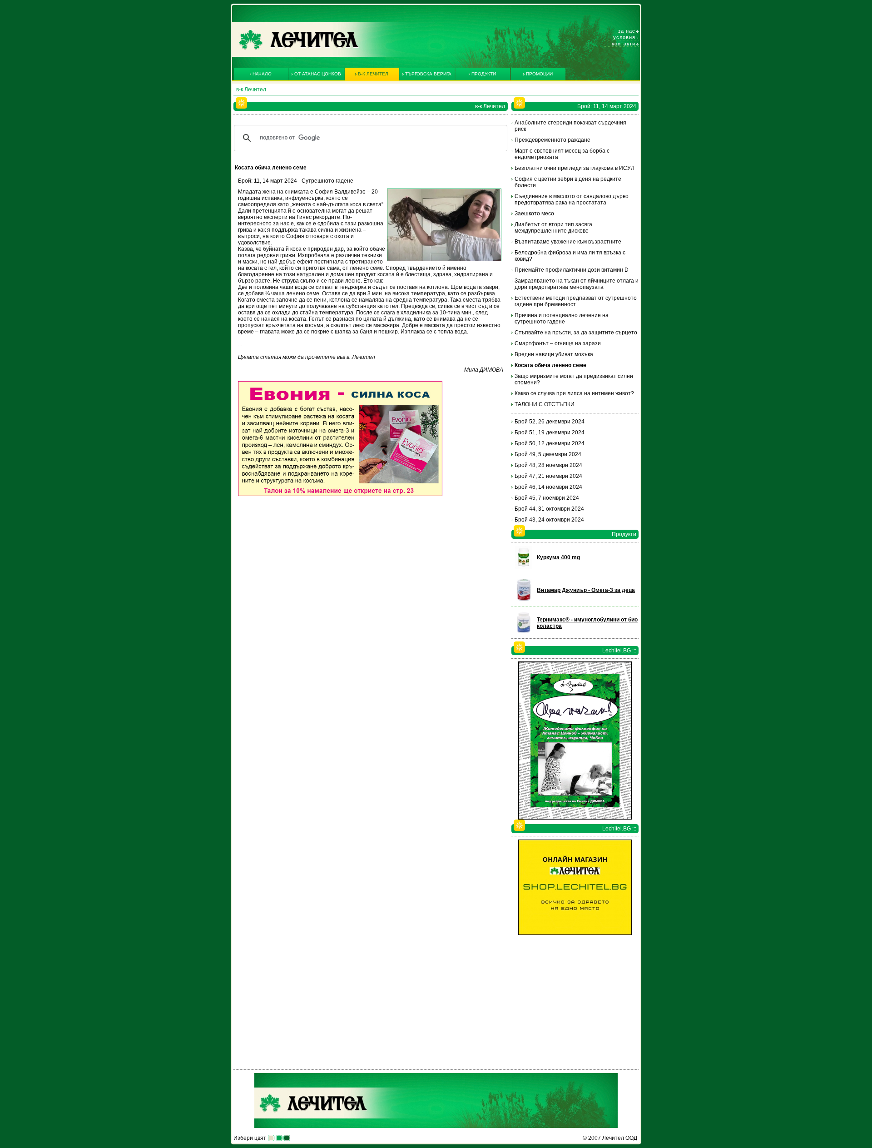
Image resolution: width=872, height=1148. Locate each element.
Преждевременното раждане (552, 140)
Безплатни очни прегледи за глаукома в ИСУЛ (574, 168)
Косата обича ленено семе (550, 365)
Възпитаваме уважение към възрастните (568, 242)
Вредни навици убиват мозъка (554, 354)
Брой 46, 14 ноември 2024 (548, 487)
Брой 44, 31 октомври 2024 (549, 509)
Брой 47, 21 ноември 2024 (548, 476)
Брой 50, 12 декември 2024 (550, 443)
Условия (624, 37)
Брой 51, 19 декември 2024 (550, 432)
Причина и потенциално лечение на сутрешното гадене (562, 318)
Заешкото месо (534, 213)
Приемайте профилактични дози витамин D (572, 270)
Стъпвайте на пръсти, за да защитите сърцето (576, 332)
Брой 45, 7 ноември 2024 (547, 498)
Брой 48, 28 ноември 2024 (548, 465)
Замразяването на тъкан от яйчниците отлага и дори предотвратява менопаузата (577, 284)
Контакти (623, 43)
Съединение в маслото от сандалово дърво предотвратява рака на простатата (572, 199)
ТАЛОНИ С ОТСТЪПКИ (545, 404)
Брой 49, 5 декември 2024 (548, 454)
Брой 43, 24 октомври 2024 (549, 520)
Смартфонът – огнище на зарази (558, 343)
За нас (626, 31)
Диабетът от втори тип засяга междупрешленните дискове (553, 227)
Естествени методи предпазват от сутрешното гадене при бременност (576, 301)
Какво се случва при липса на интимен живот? (574, 393)
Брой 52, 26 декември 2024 (550, 421)
